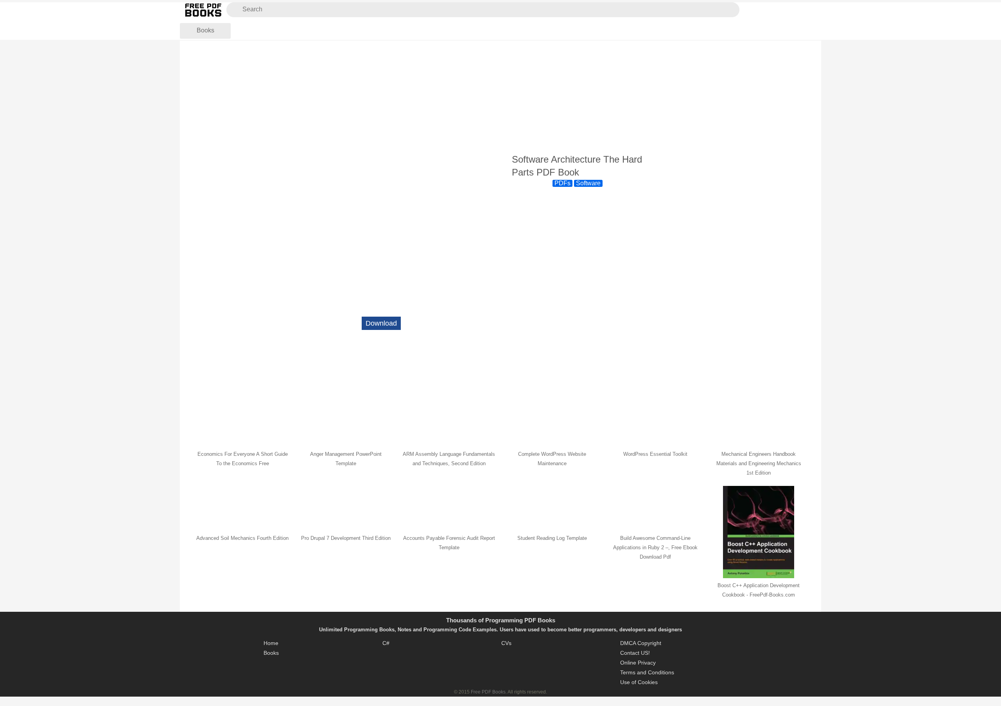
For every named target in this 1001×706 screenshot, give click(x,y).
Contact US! (635, 653)
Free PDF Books (488, 692)
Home (271, 643)
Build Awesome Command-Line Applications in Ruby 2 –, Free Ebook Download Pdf (655, 547)
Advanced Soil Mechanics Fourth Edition (242, 538)
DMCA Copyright (640, 643)
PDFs (562, 183)
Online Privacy (638, 662)
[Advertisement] (500, 97)
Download (381, 323)
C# (385, 643)
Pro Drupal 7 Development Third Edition (346, 538)
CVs (506, 643)
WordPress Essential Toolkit (655, 454)
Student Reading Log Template (552, 538)
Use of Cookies (639, 682)
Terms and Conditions (647, 672)
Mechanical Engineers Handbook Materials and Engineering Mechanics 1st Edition (758, 463)
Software (588, 183)
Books (205, 30)
